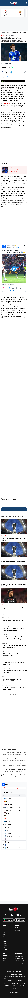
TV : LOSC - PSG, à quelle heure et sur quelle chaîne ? (14, 688)
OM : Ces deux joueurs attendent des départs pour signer (14, 646)
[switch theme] (23, 3)
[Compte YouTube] (18, 915)
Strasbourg (6, 103)
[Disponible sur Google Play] (8, 920)
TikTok (14, 985)
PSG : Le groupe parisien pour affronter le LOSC (12, 680)
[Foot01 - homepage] (14, 3)
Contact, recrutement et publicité (14, 974)
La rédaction (10, 980)
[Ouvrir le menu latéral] (1, 3)
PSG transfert (19, 980)
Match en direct (14, 983)
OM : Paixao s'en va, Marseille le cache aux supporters (14, 671)
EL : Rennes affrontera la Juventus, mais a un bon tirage (13, 621)
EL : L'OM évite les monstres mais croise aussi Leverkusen (13, 629)
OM (2, 558)
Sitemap (14, 988)
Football (5, 983)
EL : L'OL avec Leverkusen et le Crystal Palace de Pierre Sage (12, 638)
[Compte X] (6, 915)
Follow (17, 247)
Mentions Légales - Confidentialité (14, 971)
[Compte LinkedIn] (13, 915)
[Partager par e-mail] (6, 76)
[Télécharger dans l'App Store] (19, 920)
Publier (14, 509)
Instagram (7, 985)
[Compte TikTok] (16, 915)
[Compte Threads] (23, 915)
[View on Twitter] (25, 246)
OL (2, 581)
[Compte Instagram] (11, 915)
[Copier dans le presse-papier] (2, 76)
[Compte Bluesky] (21, 915)
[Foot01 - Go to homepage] (14, 909)
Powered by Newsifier (14, 992)
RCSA (2, 35)
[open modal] (26, 3)
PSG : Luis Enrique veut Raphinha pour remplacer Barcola (14, 654)
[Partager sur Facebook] (2, 72)
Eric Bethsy (7, 63)
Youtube (24, 983)
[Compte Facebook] (8, 915)
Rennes (3, 535)
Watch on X (21, 256)
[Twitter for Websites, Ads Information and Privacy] (25, 285)
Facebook (22, 985)
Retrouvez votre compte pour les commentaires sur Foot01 (14, 977)
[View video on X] (14, 268)
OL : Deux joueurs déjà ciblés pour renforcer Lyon (13, 663)
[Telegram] (11, 72)
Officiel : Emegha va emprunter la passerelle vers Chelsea (18, 169)
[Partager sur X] (6, 72)
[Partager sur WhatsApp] (12, 67)
